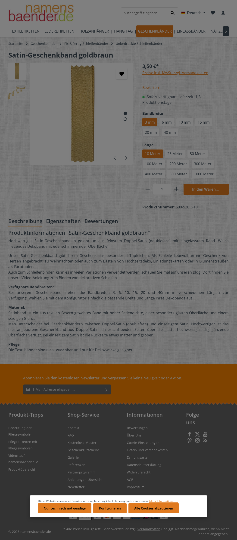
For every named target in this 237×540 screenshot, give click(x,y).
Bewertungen (137, 428)
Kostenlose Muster (82, 442)
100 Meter (153, 163)
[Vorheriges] (115, 158)
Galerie (73, 457)
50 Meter (197, 153)
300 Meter (203, 163)
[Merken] (121, 73)
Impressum (135, 487)
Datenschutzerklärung (144, 465)
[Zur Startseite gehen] (41, 13)
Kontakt (73, 428)
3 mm (150, 122)
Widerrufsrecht (138, 472)
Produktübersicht (21, 469)
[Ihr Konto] (223, 12)
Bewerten (150, 87)
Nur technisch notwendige (65, 508)
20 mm (151, 132)
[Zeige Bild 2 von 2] (125, 119)
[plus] (176, 189)
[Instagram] (198, 441)
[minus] (147, 189)
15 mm (204, 122)
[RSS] (205, 441)
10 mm (185, 122)
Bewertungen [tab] (101, 221)
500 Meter (178, 174)
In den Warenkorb (208, 189)
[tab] (25, 221)
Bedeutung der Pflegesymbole (20, 431)
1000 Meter (204, 174)
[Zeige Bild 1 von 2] (125, 113)
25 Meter (175, 153)
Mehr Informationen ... (163, 501)
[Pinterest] (190, 441)
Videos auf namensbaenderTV (23, 458)
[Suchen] (172, 12)
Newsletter (76, 487)
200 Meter (178, 163)
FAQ (71, 435)
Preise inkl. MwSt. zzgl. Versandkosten (175, 72)
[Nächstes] (126, 158)
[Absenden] (106, 389)
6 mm (167, 122)
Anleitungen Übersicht (85, 479)
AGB (130, 479)
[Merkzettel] (213, 12)
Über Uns (134, 435)
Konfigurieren (110, 508)
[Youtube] (205, 435)
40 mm (170, 132)
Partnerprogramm (82, 472)
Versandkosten (148, 529)
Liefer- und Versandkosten (147, 450)
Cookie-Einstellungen (143, 442)
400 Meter (153, 174)
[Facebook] (190, 435)
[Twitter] (198, 435)
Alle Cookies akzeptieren (153, 508)
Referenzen (76, 465)
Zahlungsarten (138, 457)
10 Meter (152, 153)
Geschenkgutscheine (84, 450)
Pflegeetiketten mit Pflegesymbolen (22, 444)
